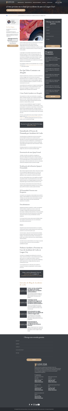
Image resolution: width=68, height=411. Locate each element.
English (58, 3)
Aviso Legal (47, 409)
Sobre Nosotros (21, 2)
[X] (31, 405)
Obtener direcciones (39, 381)
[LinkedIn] (36, 405)
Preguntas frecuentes (12, 15)
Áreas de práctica (28, 2)
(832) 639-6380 (38, 396)
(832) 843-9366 (51, 388)
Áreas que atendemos (37, 2)
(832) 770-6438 (38, 380)
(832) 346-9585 (58, 2)
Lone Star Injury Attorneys (24, 409)
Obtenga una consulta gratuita (58, 1)
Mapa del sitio (51, 409)
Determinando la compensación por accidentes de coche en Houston (34, 323)
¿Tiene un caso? (13, 45)
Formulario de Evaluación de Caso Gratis (31, 275)
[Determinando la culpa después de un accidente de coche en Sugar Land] (23, 314)
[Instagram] (34, 405)
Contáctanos (49, 2)
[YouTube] (38, 405)
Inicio (6, 15)
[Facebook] (29, 405)
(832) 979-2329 (51, 380)
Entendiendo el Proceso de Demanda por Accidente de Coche (12, 32)
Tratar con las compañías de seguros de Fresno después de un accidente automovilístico (35, 290)
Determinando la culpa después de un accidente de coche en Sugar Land (35, 313)
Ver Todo (53, 96)
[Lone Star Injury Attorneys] (10, 2)
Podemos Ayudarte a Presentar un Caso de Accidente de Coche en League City (12, 35)
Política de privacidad (41, 409)
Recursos (44, 2)
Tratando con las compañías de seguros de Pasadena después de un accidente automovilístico (35, 301)
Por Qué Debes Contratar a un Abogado (11, 30)
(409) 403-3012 (38, 388)
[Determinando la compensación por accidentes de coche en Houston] (23, 324)
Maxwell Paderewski (13, 22)
